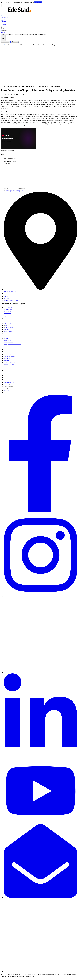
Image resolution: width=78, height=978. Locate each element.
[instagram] (40, 597)
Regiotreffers (7, 298)
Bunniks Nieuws (7, 311)
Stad (6, 327)
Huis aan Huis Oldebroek (9, 356)
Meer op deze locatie (10, 291)
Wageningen (10, 327)
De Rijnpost (6, 317)
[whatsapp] (40, 971)
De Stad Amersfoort (8, 322)
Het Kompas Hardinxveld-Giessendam (12, 344)
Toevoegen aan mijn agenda (14, 191)
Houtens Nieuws (7, 347)
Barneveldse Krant (8, 309)
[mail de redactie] (40, 897)
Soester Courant (7, 388)
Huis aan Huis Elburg (8, 354)
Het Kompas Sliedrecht (9, 346)
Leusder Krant (7, 358)
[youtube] (40, 823)
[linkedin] (40, 757)
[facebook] (40, 512)
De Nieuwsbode (7, 313)
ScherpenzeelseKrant (8, 386)
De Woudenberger (8, 331)
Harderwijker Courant (8, 342)
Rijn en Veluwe (7, 384)
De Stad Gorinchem (8, 323)
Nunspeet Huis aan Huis (9, 362)
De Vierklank (6, 329)
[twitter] (40, 672)
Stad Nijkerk (7, 325)
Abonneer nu (38, 2)
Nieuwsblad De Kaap (8, 360)
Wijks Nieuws (6, 390)
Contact (6, 296)
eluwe (12, 364)
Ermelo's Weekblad (8, 340)
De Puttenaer (6, 315)
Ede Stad (6, 338)
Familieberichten (8, 300)
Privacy (17, 300)
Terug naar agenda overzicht (7, 150)
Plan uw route (22, 188)
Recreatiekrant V (7, 364)
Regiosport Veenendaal (9, 382)
